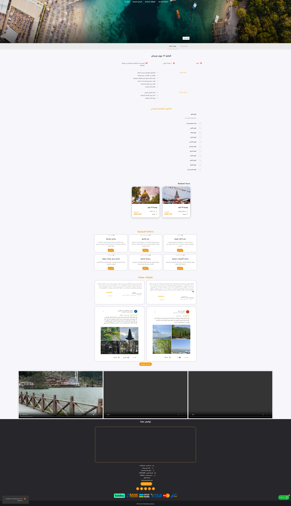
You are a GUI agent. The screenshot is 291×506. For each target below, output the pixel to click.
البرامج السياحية (137, 2)
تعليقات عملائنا (145, 277)
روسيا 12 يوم (152, 207)
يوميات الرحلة (172, 46)
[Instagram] (137, 488)
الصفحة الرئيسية (163, 2)
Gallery (185, 38)
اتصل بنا (127, 2)
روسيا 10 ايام (183, 207)
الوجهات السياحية (150, 2)
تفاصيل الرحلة (184, 46)
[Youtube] (141, 488)
